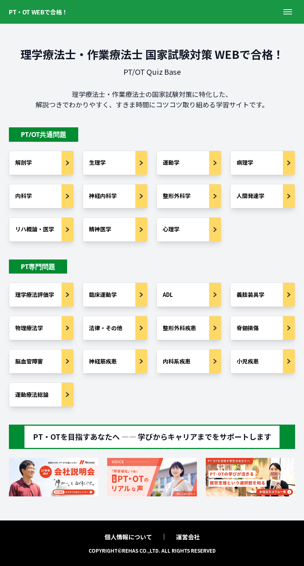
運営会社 (188, 536)
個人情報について (128, 536)
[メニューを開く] (287, 11)
